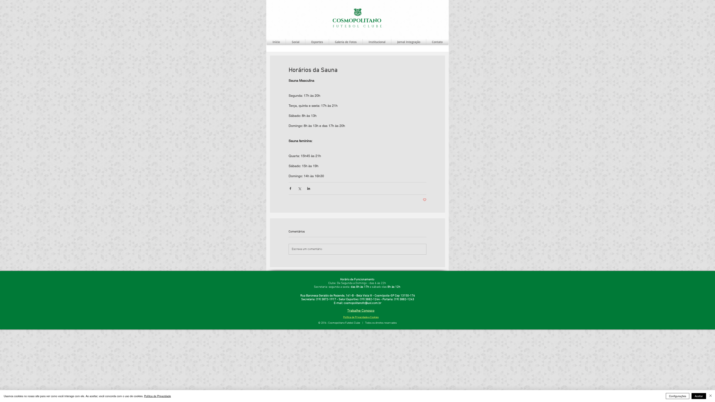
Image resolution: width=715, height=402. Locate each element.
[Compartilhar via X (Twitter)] (299, 188)
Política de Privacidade (157, 396)
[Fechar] (710, 396)
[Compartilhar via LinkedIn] (308, 188)
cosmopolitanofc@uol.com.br (362, 303)
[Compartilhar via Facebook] (290, 188)
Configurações (677, 396)
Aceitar (699, 396)
